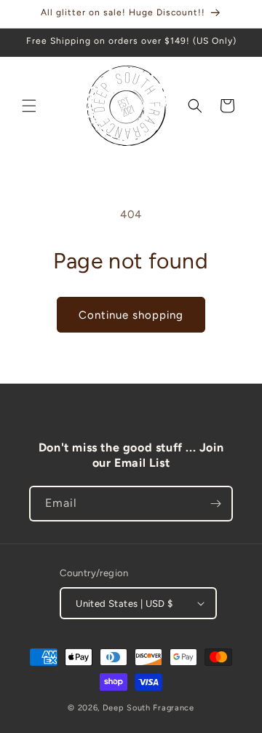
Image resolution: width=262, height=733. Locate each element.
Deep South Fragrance (148, 708)
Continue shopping (131, 315)
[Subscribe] (215, 503)
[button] (29, 106)
